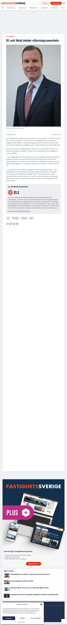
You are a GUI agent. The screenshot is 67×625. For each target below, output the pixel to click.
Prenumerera (11, 8)
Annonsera (54, 8)
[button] (41, 604)
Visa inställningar (36, 618)
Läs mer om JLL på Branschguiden (19, 211)
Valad (31, 218)
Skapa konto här (33, 564)
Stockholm (15, 218)
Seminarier (44, 8)
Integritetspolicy (21, 622)
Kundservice (22, 8)
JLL (8, 218)
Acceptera (9, 618)
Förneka (22, 618)
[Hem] (13, 3)
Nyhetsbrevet (33, 8)
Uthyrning (10, 36)
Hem (2, 8)
